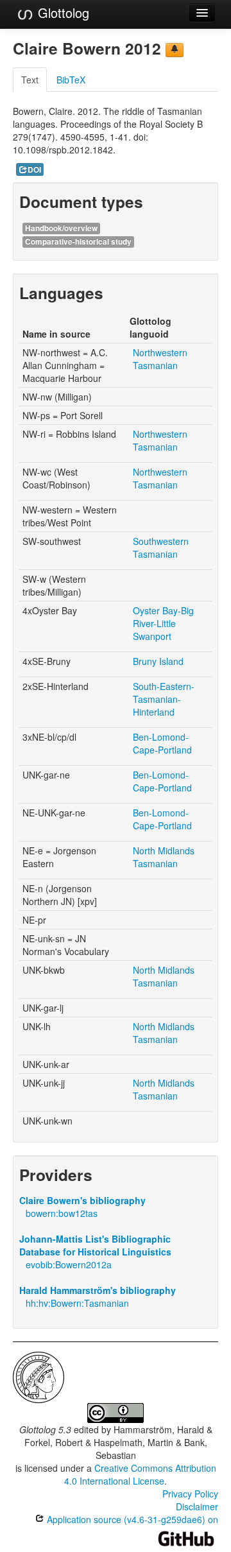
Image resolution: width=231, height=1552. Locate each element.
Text (29, 79)
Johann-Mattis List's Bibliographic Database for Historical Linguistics (95, 1245)
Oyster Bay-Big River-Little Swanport (163, 623)
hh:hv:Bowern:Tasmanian (77, 1303)
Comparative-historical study (78, 241)
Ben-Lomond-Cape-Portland (162, 743)
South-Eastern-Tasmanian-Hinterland (163, 699)
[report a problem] (175, 50)
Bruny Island (158, 661)
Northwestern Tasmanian (160, 359)
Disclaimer (197, 1506)
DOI (34, 169)
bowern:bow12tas (62, 1213)
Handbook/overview (61, 228)
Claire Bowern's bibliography (82, 1200)
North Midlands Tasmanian (163, 857)
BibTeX (70, 79)
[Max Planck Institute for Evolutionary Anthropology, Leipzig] (38, 1376)
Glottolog (61, 12)
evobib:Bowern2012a (69, 1264)
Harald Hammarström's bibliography (97, 1290)
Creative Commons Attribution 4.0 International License (140, 1474)
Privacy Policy (190, 1493)
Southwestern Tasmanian (161, 547)
